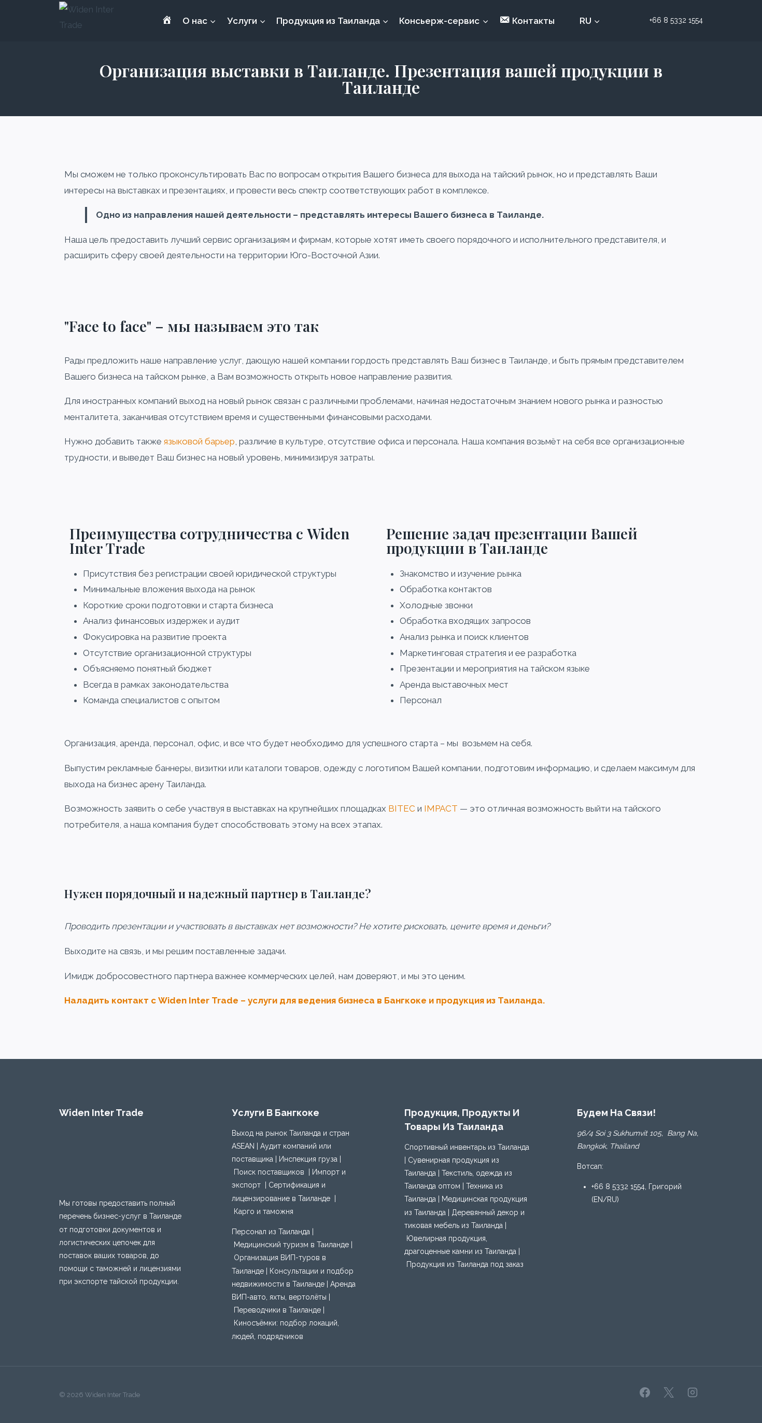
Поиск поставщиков (269, 1172)
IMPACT (441, 808)
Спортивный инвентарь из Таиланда (466, 1147)
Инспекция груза (308, 1159)
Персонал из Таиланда (271, 1231)
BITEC (401, 808)
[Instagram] (692, 1392)
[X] (668, 1392)
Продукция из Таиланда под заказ (465, 1264)
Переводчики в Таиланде (277, 1310)
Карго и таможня (263, 1211)
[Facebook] (644, 1392)
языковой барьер (199, 441)
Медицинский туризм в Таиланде (291, 1244)
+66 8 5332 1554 (618, 1186)
